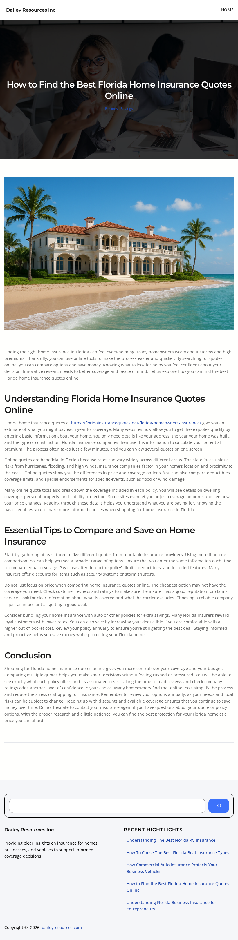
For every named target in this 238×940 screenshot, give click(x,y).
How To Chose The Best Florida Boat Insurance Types (178, 852)
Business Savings (119, 108)
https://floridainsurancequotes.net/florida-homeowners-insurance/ (136, 423)
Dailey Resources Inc (30, 10)
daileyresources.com (62, 927)
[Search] (218, 806)
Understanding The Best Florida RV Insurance (171, 840)
